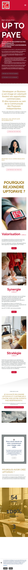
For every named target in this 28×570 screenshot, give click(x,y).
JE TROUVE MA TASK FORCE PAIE (14, 131)
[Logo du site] (6, 5)
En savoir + (14, 248)
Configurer (5, 565)
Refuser (10, 568)
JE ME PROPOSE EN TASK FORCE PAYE (14, 169)
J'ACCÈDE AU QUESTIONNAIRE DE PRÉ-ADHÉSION (14, 407)
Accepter (14, 457)
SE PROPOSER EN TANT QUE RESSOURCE (10, 77)
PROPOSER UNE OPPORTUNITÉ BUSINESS (10, 73)
